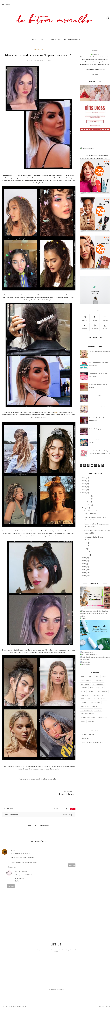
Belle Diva (85, 738)
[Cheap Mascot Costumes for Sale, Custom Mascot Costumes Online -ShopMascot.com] (87, 148)
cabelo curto (85, 695)
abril (85, 549)
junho (86, 543)
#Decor (83, 676)
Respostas (12, 867)
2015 (84, 570)
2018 (84, 561)
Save (73, 809)
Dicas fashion (85, 684)
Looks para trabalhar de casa (93, 537)
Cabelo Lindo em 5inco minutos (99, 352)
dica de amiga (101, 699)
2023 (84, 484)
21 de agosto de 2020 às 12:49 (24, 875)
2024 (84, 481)
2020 (84, 493)
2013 (84, 576)
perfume (98, 710)
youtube (91, 721)
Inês (13, 850)
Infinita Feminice (88, 734)
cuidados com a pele (87, 699)
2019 (84, 558)
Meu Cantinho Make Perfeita (92, 742)
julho (85, 540)
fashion (83, 702)
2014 (84, 573)
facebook (105, 320)
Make (91, 688)
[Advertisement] (73, 972)
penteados (38, 49)
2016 (84, 567)
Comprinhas (99, 680)
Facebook (26, 862)
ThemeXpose (21, 1006)
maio (85, 546)
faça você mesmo (94, 702)
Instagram (33, 862)
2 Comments (8, 808)
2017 (84, 564)
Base (97, 676)
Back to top (104, 1006)
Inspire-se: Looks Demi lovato (99, 407)
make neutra (85, 706)
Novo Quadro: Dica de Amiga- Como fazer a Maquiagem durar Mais (99, 453)
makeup (94, 706)
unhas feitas (102, 717)
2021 (84, 490)
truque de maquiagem (88, 717)
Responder (72, 865)
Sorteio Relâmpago (95, 429)
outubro (87, 502)
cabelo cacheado (101, 691)
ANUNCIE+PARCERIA (72, 39)
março (86, 552)
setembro (87, 505)
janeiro (86, 555)
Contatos (55, 39)
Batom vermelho (86, 680)
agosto (86, 508)
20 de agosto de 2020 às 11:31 (20, 854)
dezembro (87, 496)
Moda (83, 691)
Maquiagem (99, 688)
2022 (84, 487)
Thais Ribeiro (21, 872)
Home (34, 39)
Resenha (90, 691)
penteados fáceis (86, 710)
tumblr (95, 320)
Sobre (43, 39)
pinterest (95, 328)
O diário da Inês (16, 862)
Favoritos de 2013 (95, 396)
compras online (98, 695)
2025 (84, 478)
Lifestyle (84, 688)
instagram (84, 320)
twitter (84, 328)
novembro (87, 499)
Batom (104, 676)
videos (83, 721)
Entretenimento (98, 684)
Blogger (60, 989)
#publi (91, 676)
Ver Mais (95, 74)
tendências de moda (87, 714)
